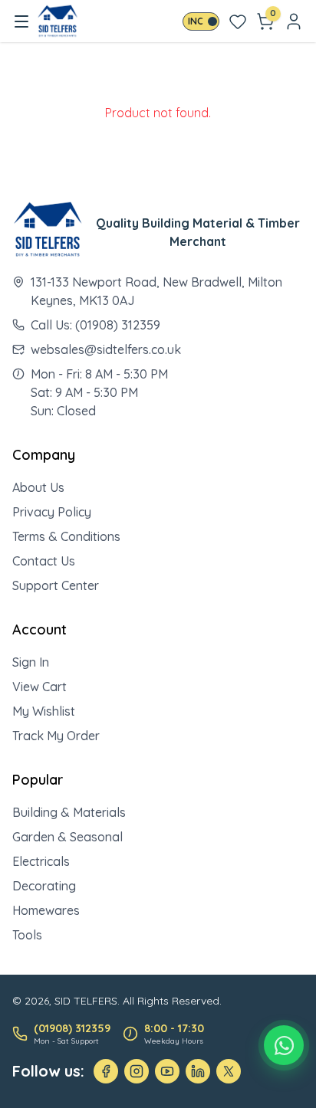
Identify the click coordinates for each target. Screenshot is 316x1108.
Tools (27, 934)
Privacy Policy (51, 512)
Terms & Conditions (66, 536)
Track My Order (56, 735)
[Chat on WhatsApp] (284, 1045)
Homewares (46, 910)
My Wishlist (43, 711)
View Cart (39, 686)
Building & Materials (69, 812)
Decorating (44, 885)
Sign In (30, 662)
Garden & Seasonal (67, 836)
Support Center (55, 585)
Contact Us (43, 561)
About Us (38, 487)
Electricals (41, 861)
